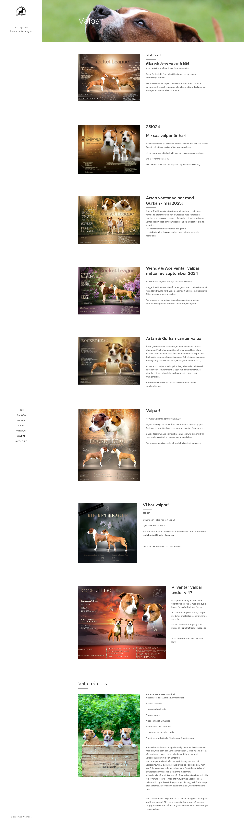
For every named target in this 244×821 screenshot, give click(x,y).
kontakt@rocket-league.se (161, 535)
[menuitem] (21, 409)
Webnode (27, 817)
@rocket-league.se (163, 232)
